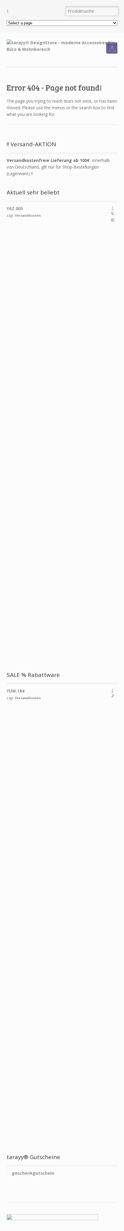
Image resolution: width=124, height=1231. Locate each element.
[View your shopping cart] (33, 12)
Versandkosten (28, 215)
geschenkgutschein (33, 1173)
